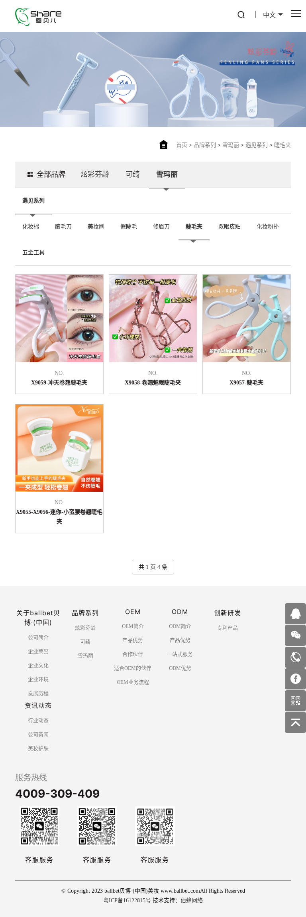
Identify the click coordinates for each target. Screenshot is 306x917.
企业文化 (38, 665)
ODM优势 (180, 668)
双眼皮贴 (229, 227)
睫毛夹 (282, 145)
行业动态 (38, 720)
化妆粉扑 (268, 227)
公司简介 (38, 637)
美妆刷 (96, 227)
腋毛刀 (63, 227)
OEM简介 (133, 626)
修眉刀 (161, 227)
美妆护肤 (38, 748)
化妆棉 (30, 227)
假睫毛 (128, 227)
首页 (181, 145)
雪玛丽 (230, 145)
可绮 (133, 174)
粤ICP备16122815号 (127, 900)
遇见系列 (256, 145)
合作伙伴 (132, 654)
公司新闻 (38, 734)
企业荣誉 (38, 651)
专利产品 (227, 628)
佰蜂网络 (191, 900)
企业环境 (38, 679)
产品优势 (132, 640)
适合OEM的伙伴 (132, 668)
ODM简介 (180, 626)
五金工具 (33, 252)
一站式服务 (180, 654)
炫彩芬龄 (94, 174)
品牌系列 (205, 145)
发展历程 (38, 693)
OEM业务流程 (133, 682)
